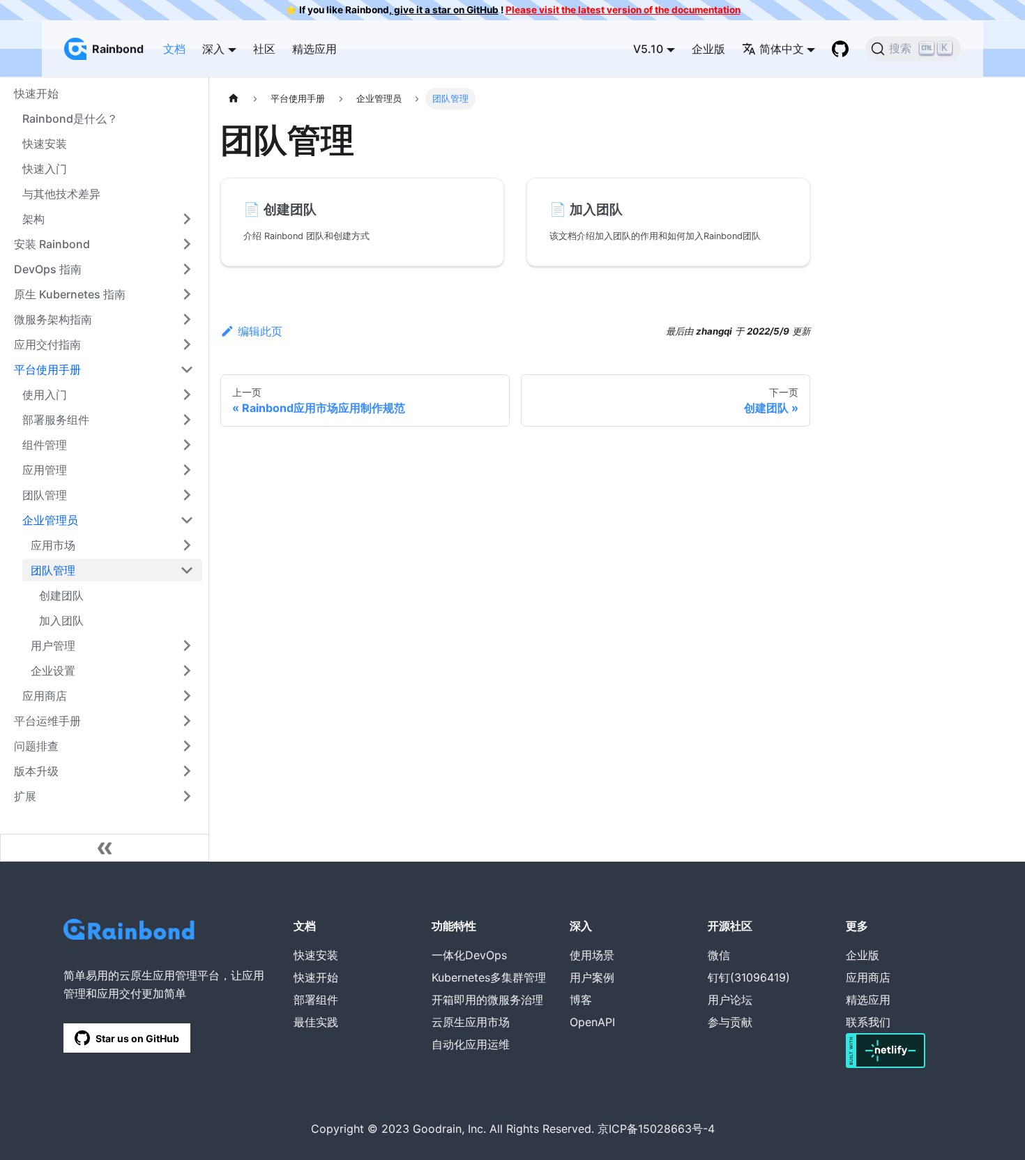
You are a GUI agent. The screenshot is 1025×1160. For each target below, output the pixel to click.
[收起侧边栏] (104, 848)
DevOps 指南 (48, 269)
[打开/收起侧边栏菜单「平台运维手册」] (187, 721)
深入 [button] (213, 49)
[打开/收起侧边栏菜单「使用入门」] (187, 394)
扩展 (25, 796)
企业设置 (53, 671)
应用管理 (44, 470)
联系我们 (868, 1022)
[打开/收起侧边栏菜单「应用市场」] (187, 545)
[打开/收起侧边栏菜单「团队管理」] (187, 495)
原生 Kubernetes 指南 (70, 294)
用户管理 (53, 645)
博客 (581, 1000)
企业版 (708, 49)
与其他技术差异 (61, 194)
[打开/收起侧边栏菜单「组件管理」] (187, 445)
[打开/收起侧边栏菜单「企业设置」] (187, 670)
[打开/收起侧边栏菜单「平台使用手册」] (187, 369)
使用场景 (592, 955)
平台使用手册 (47, 369)
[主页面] (233, 98)
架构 (33, 219)
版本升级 (36, 771)
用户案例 (592, 977)
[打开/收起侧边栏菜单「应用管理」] (187, 470)
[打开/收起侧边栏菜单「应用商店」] (187, 696)
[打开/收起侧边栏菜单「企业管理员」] (187, 520)
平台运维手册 (47, 721)
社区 (264, 49)
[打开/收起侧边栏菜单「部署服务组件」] (187, 420)
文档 (174, 49)
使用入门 (44, 395)
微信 (719, 955)
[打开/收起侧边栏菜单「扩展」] (187, 796)
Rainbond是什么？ (70, 118)
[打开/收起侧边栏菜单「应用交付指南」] (187, 344)
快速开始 (316, 977)
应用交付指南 (47, 344)
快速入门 (44, 169)
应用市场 (53, 545)
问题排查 (36, 746)
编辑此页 (260, 331)
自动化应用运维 (471, 1044)
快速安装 (44, 144)
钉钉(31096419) (749, 977)
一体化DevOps (469, 955)
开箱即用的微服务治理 (487, 1000)
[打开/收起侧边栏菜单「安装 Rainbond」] (187, 244)
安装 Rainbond (52, 244)
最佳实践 (316, 1022)
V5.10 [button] (648, 49)
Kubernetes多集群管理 (489, 977)
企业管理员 (50, 520)
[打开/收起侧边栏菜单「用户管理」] (187, 645)
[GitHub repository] (840, 49)
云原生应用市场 (471, 1022)
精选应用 (314, 49)
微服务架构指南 (53, 319)
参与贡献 (730, 1022)
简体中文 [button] (781, 49)
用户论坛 (730, 1000)
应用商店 (44, 696)
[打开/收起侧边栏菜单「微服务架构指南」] (187, 319)
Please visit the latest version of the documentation (623, 9)
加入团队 (61, 620)
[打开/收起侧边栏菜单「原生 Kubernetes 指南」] (187, 294)
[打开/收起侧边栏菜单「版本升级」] (187, 771)
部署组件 (316, 1000)
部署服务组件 (55, 420)
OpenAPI (592, 1022)
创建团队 (61, 595)
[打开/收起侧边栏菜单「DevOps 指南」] (187, 269)
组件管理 (44, 445)
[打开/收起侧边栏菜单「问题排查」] (187, 746)
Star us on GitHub (137, 1038)
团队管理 (44, 495)
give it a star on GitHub (445, 9)
